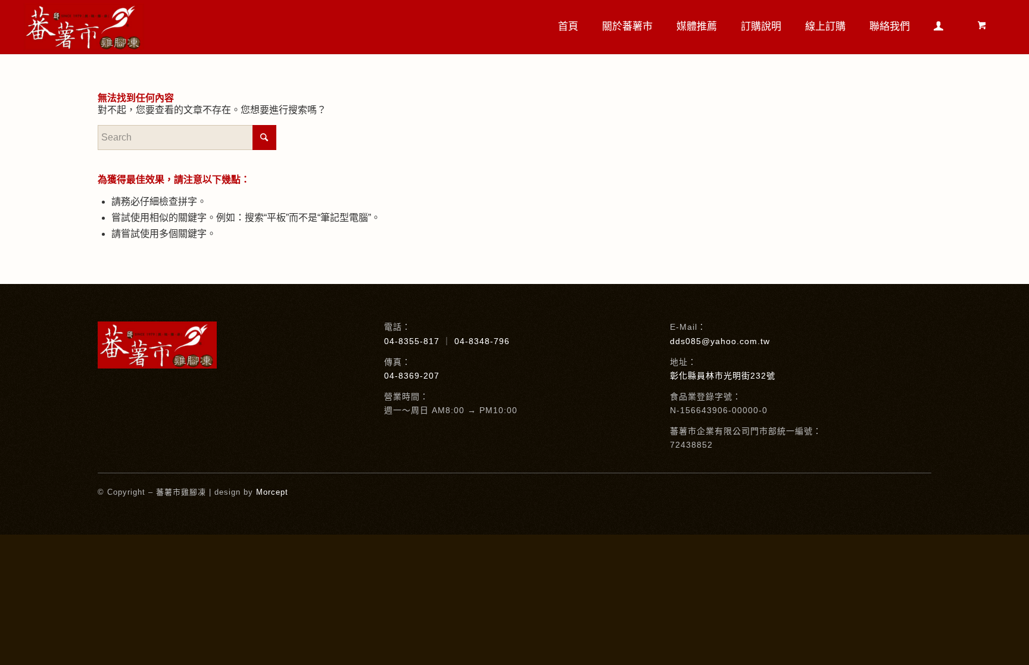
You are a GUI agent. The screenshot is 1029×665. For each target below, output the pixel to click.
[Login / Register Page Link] (938, 28)
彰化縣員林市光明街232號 (722, 375)
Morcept (272, 492)
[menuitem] (568, 27)
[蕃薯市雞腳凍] (84, 27)
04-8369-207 (411, 375)
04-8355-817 (411, 341)
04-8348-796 (482, 341)
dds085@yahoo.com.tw (720, 341)
